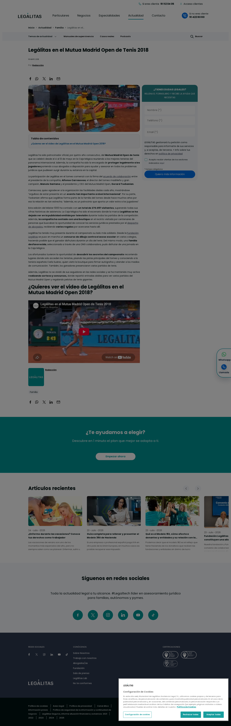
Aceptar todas (213, 714)
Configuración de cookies (137, 714)
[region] (173, 699)
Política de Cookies (186, 707)
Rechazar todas (191, 714)
